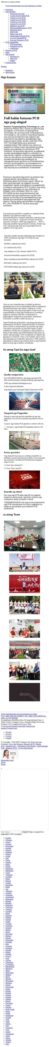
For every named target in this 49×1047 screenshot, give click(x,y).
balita (7, 52)
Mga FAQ (13, 59)
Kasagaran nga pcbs (17, 14)
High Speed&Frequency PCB (21, 28)
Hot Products (18, 744)
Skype (3, 762)
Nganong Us (14, 56)
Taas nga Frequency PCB (19, 40)
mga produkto (10, 12)
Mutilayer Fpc (11, 746)
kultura (12, 61)
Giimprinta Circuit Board (26, 746)
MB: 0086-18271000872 (15, 716)
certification (14, 48)
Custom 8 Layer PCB (18, 24)
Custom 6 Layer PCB (18, 22)
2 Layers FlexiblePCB (18, 38)
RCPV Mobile (36, 744)
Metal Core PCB (16, 34)
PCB (3, 746)
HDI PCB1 (14, 32)
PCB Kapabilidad (11, 42)
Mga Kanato (9, 54)
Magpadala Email (7, 760)
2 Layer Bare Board (25, 748)
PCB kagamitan (15, 44)
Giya (11, 744)
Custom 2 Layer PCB (18, 18)
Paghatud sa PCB (16, 46)
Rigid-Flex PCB (16, 30)
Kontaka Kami (10, 63)
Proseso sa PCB (11, 50)
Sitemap (27, 744)
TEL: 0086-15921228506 (33, 716)
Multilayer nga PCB (17, 26)
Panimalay (9, 10)
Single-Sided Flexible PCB (20, 36)
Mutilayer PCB (11, 748)
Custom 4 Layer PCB (18, 20)
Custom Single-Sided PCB (19, 16)
